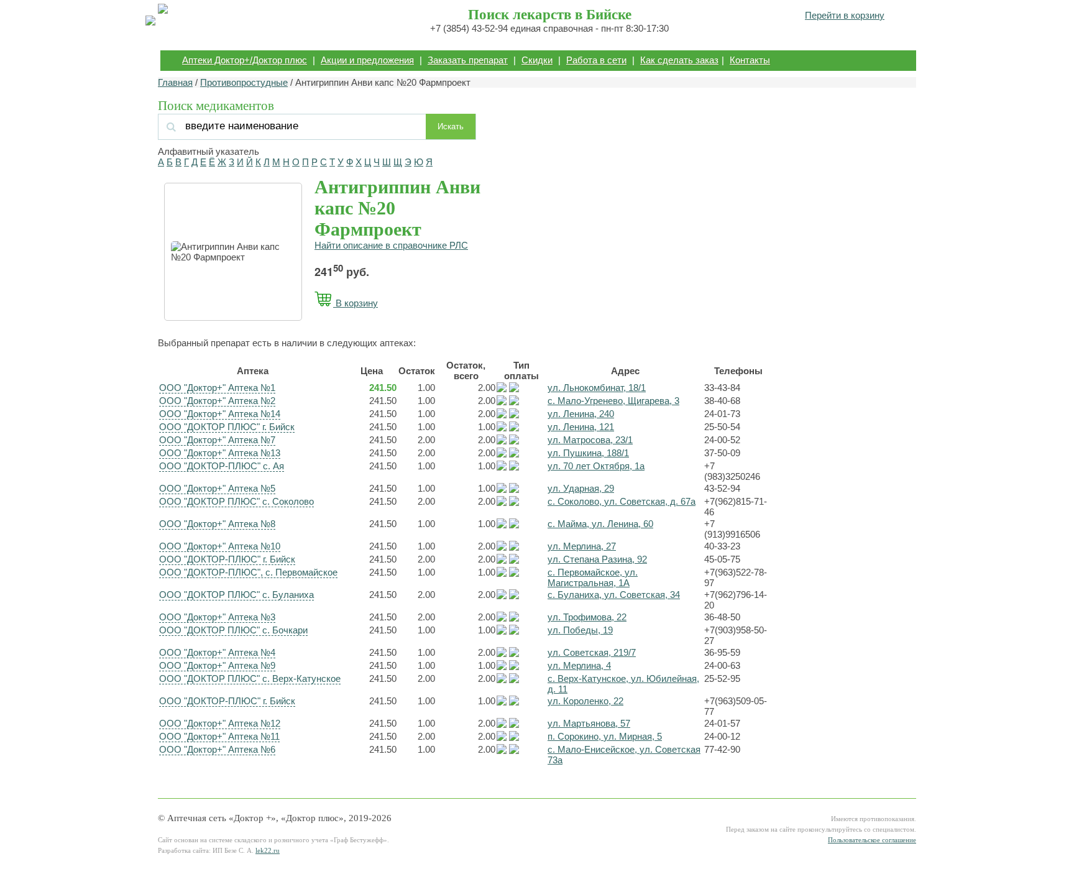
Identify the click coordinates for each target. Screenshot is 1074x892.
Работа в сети (596, 60)
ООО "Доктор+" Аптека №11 (219, 736)
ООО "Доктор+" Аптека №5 (217, 488)
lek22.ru (267, 850)
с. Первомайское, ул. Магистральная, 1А (593, 577)
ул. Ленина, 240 (581, 413)
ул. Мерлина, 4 (579, 665)
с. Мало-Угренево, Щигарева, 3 (613, 400)
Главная (175, 82)
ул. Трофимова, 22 (587, 617)
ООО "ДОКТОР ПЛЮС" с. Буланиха (236, 594)
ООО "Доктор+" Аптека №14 (219, 413)
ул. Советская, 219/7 (592, 652)
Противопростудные (244, 82)
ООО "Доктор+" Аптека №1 (217, 387)
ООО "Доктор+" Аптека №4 (217, 652)
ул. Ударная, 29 (581, 488)
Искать (451, 126)
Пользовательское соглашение (872, 840)
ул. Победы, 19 (580, 630)
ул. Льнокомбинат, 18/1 (597, 387)
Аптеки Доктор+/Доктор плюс (244, 60)
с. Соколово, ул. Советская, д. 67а (621, 501)
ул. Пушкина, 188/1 (588, 453)
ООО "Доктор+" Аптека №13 (219, 453)
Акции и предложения (367, 60)
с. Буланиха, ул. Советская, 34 (614, 594)
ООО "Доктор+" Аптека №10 (219, 546)
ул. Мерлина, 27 (582, 546)
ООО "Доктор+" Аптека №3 (217, 617)
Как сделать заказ (679, 60)
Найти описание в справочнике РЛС (391, 245)
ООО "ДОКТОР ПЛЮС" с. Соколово (236, 501)
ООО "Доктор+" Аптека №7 (217, 440)
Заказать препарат (468, 60)
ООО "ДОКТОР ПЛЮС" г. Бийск (227, 426)
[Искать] (294, 126)
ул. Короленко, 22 (585, 701)
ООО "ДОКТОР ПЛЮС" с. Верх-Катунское (250, 678)
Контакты (750, 60)
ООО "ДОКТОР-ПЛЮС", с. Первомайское (248, 572)
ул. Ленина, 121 (581, 426)
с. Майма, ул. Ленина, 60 (600, 523)
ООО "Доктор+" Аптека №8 (217, 523)
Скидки (537, 60)
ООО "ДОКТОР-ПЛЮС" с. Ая (221, 466)
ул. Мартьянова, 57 (589, 723)
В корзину (355, 303)
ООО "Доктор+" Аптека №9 (217, 665)
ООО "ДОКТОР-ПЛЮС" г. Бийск (227, 559)
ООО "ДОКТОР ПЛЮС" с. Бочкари (233, 630)
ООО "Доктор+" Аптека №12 (219, 723)
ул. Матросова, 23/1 (590, 440)
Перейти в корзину (844, 15)
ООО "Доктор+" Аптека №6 (217, 749)
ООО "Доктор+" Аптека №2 (217, 400)
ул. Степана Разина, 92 (597, 559)
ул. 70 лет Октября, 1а (596, 466)
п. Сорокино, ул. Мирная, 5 (605, 736)
